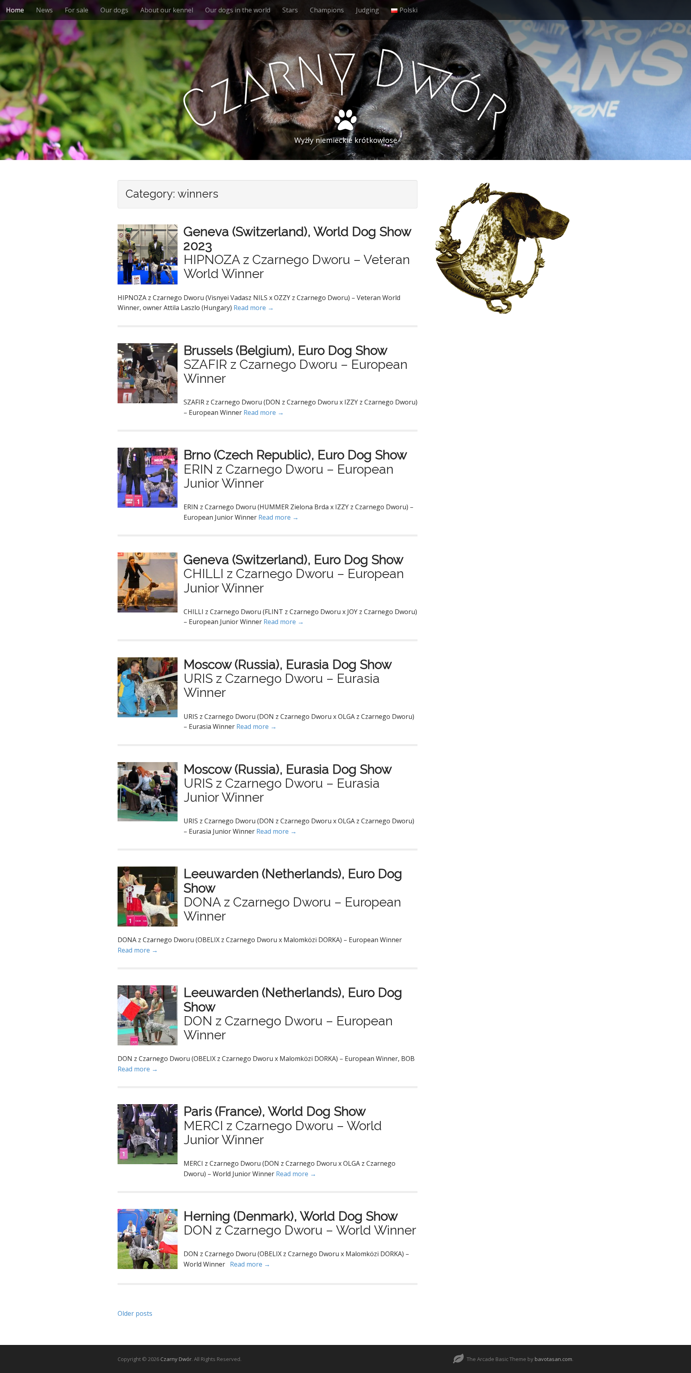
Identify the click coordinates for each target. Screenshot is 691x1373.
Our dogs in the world (237, 10)
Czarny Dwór (176, 1359)
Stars (290, 10)
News (44, 10)
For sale (76, 10)
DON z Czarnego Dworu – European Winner (288, 1027)
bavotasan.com (553, 1359)
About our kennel (166, 10)
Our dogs (114, 10)
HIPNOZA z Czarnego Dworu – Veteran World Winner (297, 266)
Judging (367, 10)
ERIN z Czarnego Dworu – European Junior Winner (288, 476)
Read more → (254, 307)
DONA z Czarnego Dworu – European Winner (292, 909)
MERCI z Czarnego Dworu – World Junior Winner (283, 1132)
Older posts (135, 1313)
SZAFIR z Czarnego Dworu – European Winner (295, 371)
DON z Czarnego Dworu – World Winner (300, 1230)
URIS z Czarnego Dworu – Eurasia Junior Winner (282, 790)
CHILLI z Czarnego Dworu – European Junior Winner (294, 580)
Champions (327, 10)
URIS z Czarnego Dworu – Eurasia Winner (282, 685)
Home (15, 10)
